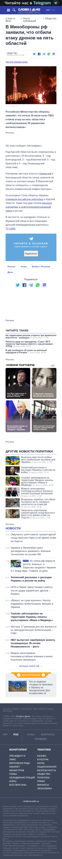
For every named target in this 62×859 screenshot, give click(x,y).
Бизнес (41, 756)
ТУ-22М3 (10, 228)
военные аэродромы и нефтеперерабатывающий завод (29, 207)
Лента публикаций (29, 19)
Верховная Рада (19, 763)
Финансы (43, 785)
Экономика (44, 788)
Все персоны (17, 785)
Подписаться (31, 253)
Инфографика (31, 675)
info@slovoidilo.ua (31, 801)
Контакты (48, 734)
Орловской (45, 173)
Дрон (10, 272)
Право (41, 781)
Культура (42, 759)
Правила (41, 739)
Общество (50, 18)
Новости (13, 528)
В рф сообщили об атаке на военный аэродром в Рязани (26, 351)
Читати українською (17, 62)
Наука (41, 763)
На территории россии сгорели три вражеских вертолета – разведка (31, 336)
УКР (48, 10)
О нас (31, 734)
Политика (43, 777)
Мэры (12, 781)
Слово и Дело (10, 19)
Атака (24, 266)
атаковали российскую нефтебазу (24, 199)
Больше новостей (29, 666)
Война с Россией (41, 266)
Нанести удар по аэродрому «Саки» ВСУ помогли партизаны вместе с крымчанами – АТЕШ (30, 343)
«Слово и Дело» (23, 716)
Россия (11, 266)
